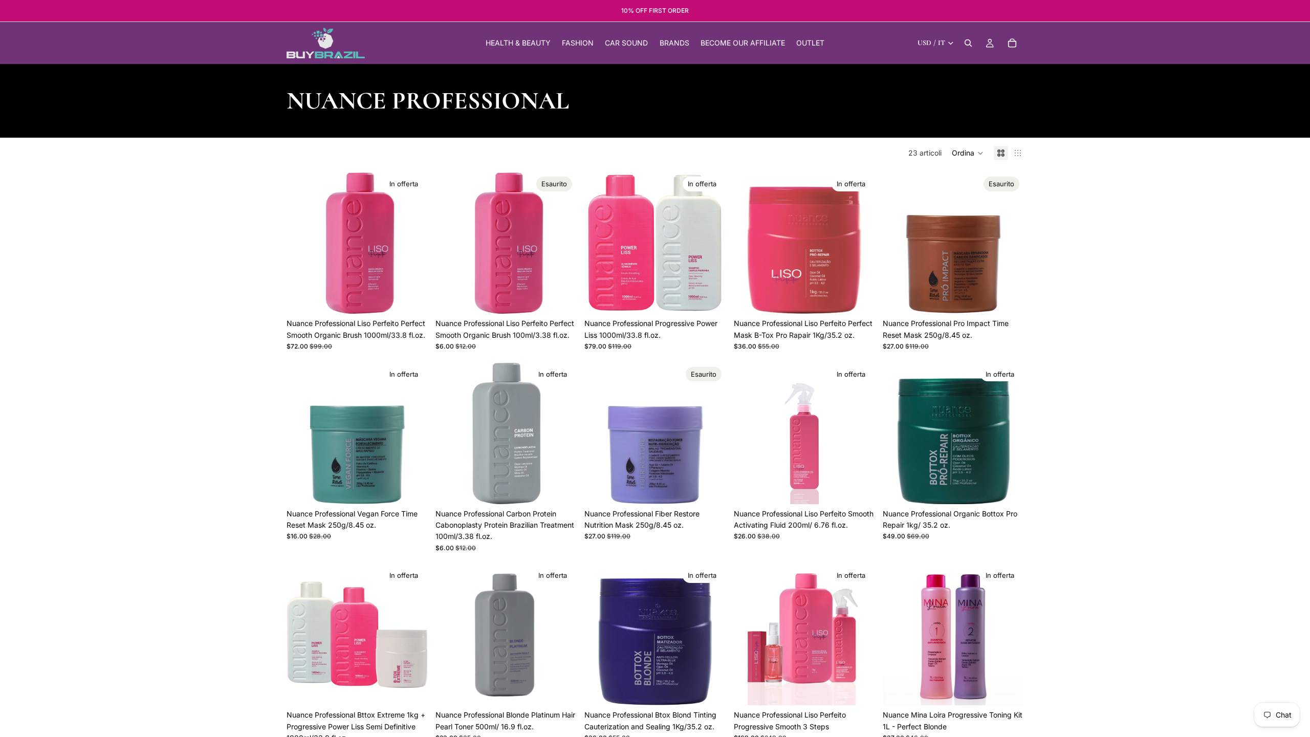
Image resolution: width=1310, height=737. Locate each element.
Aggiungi (420, 297)
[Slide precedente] (302, 243)
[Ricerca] (968, 43)
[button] (968, 153)
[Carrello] (1012, 43)
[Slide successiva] (412, 243)
